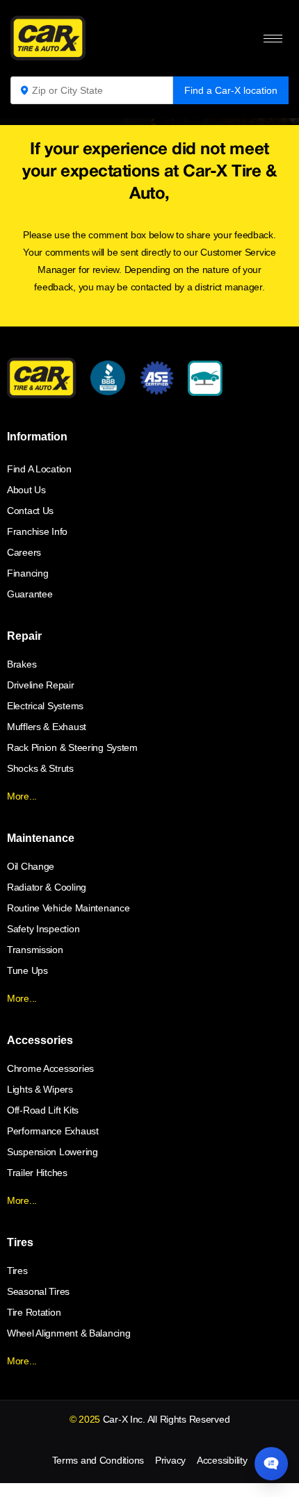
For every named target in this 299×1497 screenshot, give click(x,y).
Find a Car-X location (230, 90)
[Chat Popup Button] (271, 1463)
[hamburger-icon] (273, 38)
